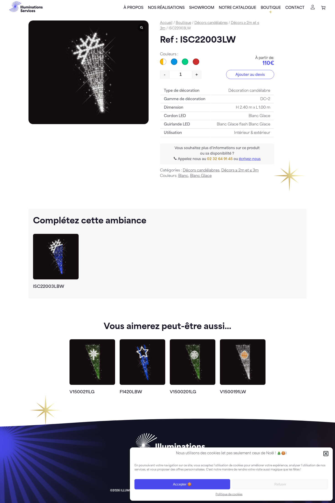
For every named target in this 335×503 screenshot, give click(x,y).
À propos (133, 8)
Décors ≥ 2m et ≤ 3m (240, 170)
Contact (294, 8)
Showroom (201, 8)
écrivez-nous (250, 159)
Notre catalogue (237, 8)
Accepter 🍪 (182, 484)
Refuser (280, 484)
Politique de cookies (229, 494)
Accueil (166, 23)
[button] (326, 453)
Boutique (271, 8)
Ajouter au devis (250, 75)
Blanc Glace (201, 176)
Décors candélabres (211, 23)
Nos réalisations (166, 8)
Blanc (183, 176)
